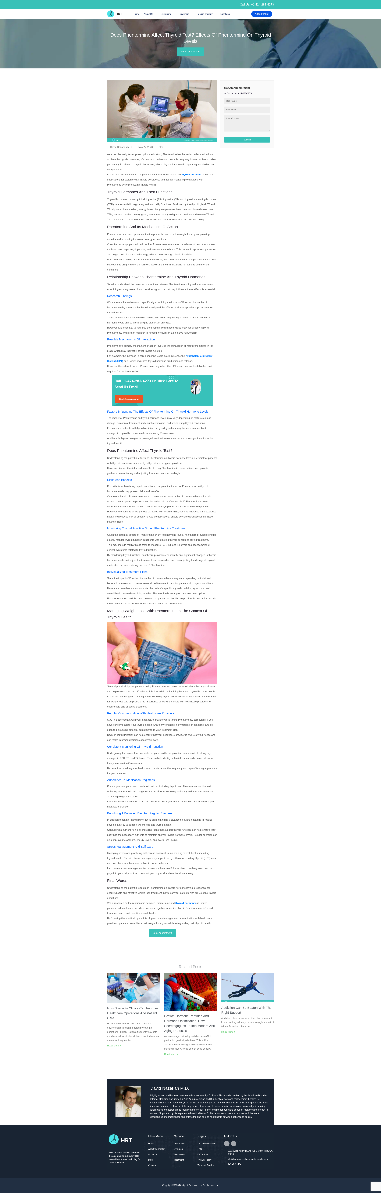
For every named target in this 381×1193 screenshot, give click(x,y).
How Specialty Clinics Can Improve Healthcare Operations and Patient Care (132, 1013)
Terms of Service (205, 1165)
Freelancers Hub (211, 1185)
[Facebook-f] (226, 1143)
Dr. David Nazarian (206, 1143)
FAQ (199, 1149)
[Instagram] (233, 1143)
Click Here (165, 381)
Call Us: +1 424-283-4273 (257, 4)
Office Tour (179, 1143)
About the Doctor (156, 1149)
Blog (150, 1159)
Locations (225, 14)
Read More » (114, 1045)
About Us (148, 14)
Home (136, 14)
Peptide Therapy (205, 14)
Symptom (179, 1149)
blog (161, 147)
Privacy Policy (204, 1159)
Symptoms (166, 14)
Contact (152, 1165)
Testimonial (179, 1154)
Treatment (184, 14)
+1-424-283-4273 (136, 381)
